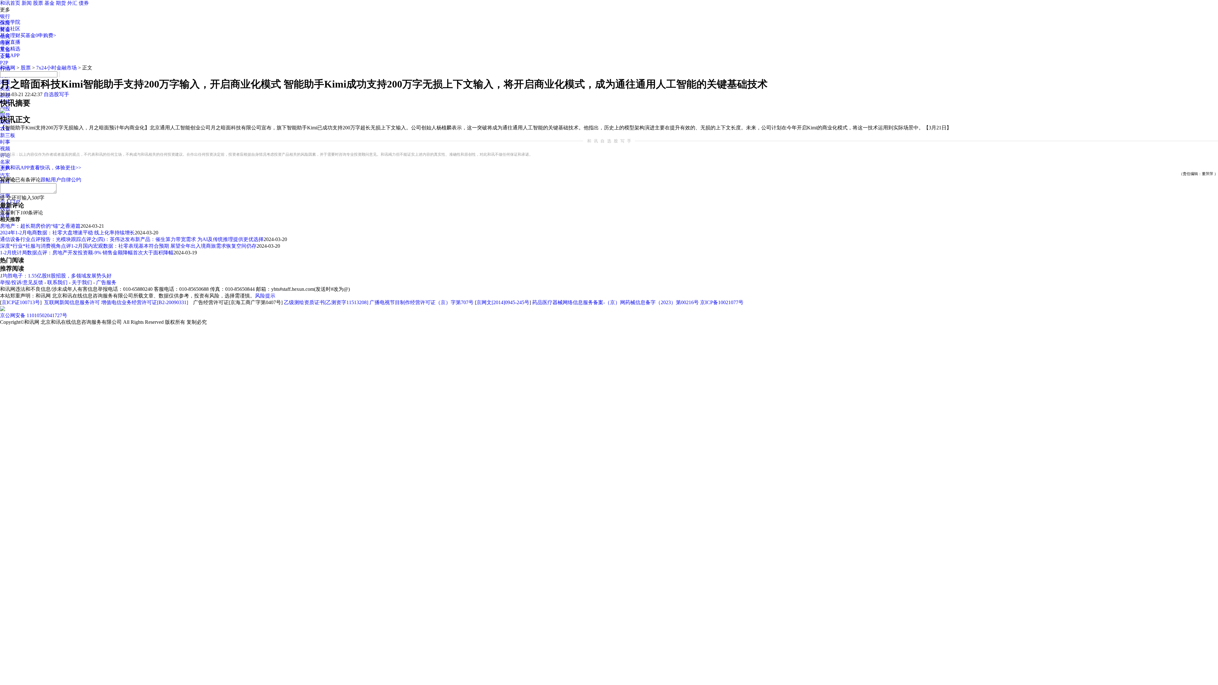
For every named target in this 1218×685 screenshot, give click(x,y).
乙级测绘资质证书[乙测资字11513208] (326, 302)
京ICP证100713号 (21, 302)
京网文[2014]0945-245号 (502, 302)
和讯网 (7, 67)
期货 (61, 3)
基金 (49, 3)
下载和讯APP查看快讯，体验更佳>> (40, 167)
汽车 (5, 175)
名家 (5, 162)
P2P (4, 62)
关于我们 (82, 282)
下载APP (10, 55)
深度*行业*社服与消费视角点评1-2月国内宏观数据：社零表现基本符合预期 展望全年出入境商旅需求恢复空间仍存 (128, 246)
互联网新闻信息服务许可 (72, 302)
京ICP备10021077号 (721, 302)
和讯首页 (10, 3)
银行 (5, 16)
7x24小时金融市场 (56, 67)
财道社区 (10, 28)
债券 (84, 3)
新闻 (27, 3)
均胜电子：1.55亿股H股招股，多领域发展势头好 (57, 275)
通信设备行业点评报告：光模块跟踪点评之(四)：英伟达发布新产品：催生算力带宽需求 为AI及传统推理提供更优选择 (132, 239)
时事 (5, 142)
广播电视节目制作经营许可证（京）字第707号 (422, 302)
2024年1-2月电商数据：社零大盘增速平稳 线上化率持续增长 (67, 232)
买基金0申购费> (38, 35)
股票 (38, 3)
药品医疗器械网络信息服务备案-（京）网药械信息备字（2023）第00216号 (615, 302)
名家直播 (10, 42)
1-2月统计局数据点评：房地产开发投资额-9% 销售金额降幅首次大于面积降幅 (87, 252)
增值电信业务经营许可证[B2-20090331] (144, 302)
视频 (5, 148)
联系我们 (57, 282)
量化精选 (10, 48)
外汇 (72, 3)
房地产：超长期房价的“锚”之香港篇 (40, 226)
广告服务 (106, 282)
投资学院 (10, 22)
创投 (5, 108)
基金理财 (10, 35)
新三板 (7, 135)
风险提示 (265, 295)
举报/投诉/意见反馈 (21, 282)
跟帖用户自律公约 (61, 179)
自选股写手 (56, 94)
